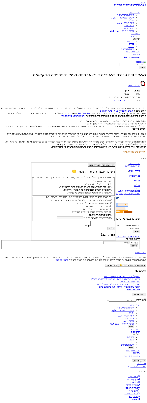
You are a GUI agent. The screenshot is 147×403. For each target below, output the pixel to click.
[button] (137, 366)
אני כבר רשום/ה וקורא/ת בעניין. (96, 184)
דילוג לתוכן (141, 363)
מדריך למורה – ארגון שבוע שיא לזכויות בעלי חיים (118, 284)
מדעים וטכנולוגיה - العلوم (129, 191)
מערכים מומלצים (132, 166)
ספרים (131, 44)
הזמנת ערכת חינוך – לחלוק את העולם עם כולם (119, 287)
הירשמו (134, 246)
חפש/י (142, 68)
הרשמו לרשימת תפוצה (130, 281)
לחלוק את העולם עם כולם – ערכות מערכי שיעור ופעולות (115, 279)
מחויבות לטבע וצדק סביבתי (73, 116)
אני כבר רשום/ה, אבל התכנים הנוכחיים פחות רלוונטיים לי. (84, 187)
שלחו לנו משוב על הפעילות (134, 152)
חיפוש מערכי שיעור (125, 15)
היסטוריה (136, 188)
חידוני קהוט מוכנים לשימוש (98, 206)
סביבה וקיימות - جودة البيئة (128, 193)
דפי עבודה (135, 33)
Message (86, 225)
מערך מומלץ (134, 176)
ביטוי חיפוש (141, 300)
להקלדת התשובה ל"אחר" (94, 218)
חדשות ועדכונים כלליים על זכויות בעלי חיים (91, 212)
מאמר (126, 100)
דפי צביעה (135, 36)
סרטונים (130, 41)
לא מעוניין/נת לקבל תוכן (99, 215)
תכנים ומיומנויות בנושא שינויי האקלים (116, 111)
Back (131, 327)
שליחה (111, 228)
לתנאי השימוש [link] (62, 260)
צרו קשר (136, 54)
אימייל (134, 242)
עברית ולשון (129, 25)
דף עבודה (118, 100)
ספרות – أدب (128, 28)
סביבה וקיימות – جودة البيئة (122, 31)
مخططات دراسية (132, 57)
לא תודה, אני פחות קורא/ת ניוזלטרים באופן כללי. (88, 192)
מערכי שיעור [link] (140, 252)
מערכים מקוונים (133, 51)
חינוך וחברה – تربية (125, 23)
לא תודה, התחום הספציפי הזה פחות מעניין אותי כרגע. (86, 190)
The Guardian (84, 113)
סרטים (131, 46)
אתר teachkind (133, 289)
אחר (108, 218)
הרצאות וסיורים (127, 49)
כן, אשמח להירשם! (101, 181)
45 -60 (137, 180)
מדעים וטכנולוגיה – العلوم (122, 17)
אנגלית (131, 20)
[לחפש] (108, 300)
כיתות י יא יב (134, 171)
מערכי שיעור (134, 12)
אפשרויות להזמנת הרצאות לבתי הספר (93, 203)
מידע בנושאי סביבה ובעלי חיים (96, 209)
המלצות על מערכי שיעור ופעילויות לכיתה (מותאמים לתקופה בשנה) (80, 200)
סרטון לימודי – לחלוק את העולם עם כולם (122, 276)
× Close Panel (139, 294)
